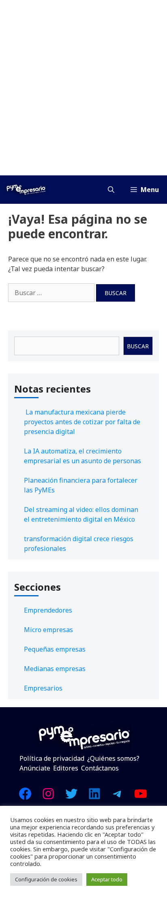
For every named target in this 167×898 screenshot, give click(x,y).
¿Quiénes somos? (113, 758)
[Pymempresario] (26, 189)
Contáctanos (100, 768)
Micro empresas (48, 629)
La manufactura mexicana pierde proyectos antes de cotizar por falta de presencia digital (82, 422)
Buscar (138, 346)
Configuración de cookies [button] (46, 879)
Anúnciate (34, 768)
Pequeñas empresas (55, 649)
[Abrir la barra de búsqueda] (111, 189)
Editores (65, 768)
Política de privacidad (51, 758)
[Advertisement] (83, 87)
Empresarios (43, 688)
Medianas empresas (55, 668)
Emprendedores (48, 610)
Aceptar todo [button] (106, 879)
